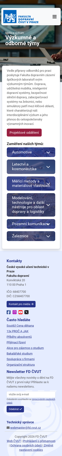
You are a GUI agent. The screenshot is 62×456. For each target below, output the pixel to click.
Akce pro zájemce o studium (25, 348)
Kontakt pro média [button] (19, 304)
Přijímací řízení (16, 342)
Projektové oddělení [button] (24, 133)
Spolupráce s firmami (21, 359)
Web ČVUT (14, 441)
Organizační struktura (21, 364)
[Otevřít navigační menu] (54, 16)
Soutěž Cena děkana (20, 325)
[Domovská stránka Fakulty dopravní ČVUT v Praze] (20, 16)
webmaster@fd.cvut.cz (25, 427)
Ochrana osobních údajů (26, 445)
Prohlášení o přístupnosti (39, 441)
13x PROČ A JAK (17, 331)
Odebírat (14, 409)
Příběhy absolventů (19, 337)
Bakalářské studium (20, 353)
